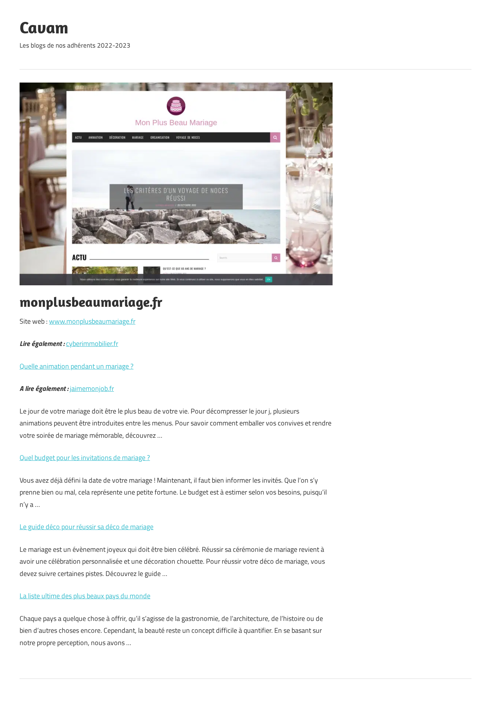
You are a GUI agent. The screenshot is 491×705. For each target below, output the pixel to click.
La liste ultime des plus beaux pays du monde (85, 596)
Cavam (44, 27)
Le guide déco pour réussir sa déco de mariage (86, 526)
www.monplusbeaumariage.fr (92, 321)
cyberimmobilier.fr (92, 343)
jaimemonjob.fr (92, 388)
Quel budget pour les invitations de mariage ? (85, 457)
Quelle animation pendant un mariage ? (76, 366)
